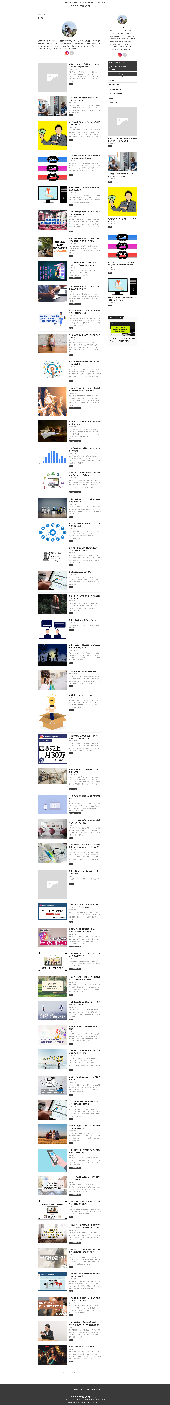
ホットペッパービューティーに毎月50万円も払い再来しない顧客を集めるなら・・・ (122, 264)
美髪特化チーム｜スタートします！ (81, 695)
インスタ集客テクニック (118, 63)
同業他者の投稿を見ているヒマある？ (82, 1346)
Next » (74, 1373)
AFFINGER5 (99, 1402)
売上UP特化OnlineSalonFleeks (118, 68)
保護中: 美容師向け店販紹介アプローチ (83, 620)
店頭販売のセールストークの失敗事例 (82, 671)
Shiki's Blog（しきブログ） (85, 5)
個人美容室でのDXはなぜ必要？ (80, 572)
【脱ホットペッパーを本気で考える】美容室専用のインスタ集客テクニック (85, 1400)
